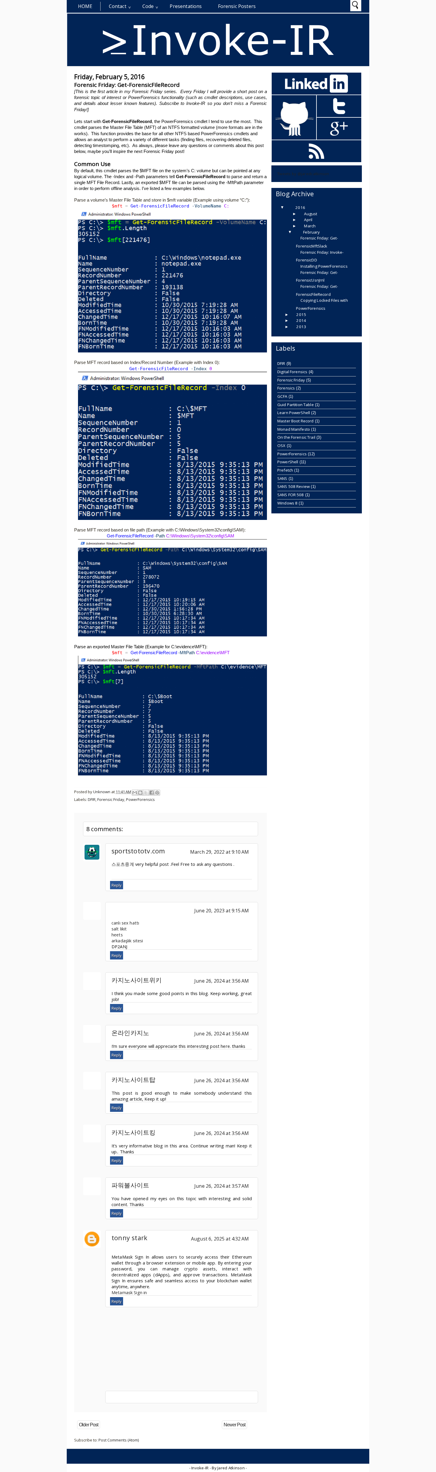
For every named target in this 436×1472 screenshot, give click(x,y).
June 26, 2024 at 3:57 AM (221, 1186)
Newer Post (234, 1424)
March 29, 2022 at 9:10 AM (219, 852)
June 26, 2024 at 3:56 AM (221, 981)
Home (85, 6)
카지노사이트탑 (134, 1079)
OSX (281, 445)
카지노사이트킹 (134, 1132)
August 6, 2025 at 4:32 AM (220, 1238)
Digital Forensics (292, 371)
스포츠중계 (123, 864)
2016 (300, 207)
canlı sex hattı (125, 923)
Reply (117, 885)
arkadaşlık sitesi (127, 940)
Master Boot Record (295, 421)
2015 (301, 314)
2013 (301, 326)
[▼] (288, 207)
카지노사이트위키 (137, 980)
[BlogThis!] (140, 793)
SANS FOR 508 (290, 494)
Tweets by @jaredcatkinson (303, 173)
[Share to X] (146, 793)
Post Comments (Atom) (118, 1440)
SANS (282, 478)
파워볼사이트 (130, 1185)
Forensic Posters (237, 6)
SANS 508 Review (293, 486)
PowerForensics (140, 799)
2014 (301, 320)
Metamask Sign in (129, 1292)
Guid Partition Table (295, 404)
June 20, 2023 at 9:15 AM (221, 910)
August (310, 213)
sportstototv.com (138, 851)
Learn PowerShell (293, 412)
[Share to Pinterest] (157, 793)
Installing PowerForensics (323, 266)
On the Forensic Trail (296, 437)
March (310, 226)
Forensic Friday (110, 799)
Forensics (286, 388)
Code (148, 6)
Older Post (88, 1424)
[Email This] (135, 793)
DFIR (92, 799)
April (308, 219)
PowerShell (287, 461)
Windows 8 (287, 503)
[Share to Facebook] (152, 793)
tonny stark (129, 1237)
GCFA (282, 396)
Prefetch (285, 470)
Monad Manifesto (293, 429)
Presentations (186, 6)
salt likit (119, 929)
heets (117, 935)
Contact (117, 6)
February (311, 232)
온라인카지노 (130, 1032)
